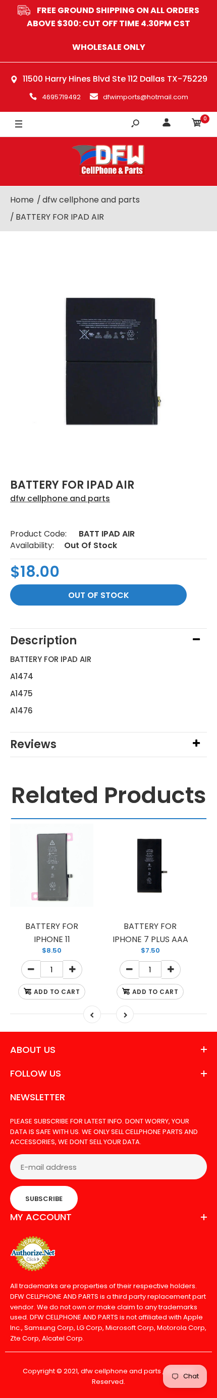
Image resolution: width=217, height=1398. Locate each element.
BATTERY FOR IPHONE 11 (51, 932)
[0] (197, 124)
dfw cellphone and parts (60, 498)
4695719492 (61, 97)
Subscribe (44, 1199)
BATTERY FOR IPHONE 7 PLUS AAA (150, 932)
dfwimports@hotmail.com (145, 97)
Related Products (108, 795)
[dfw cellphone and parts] (108, 161)
